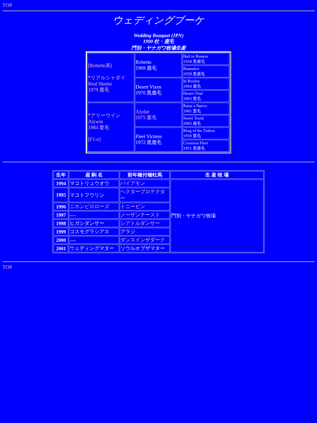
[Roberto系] (100, 65)
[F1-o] (94, 139)
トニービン (132, 206)
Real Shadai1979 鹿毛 (106, 83)
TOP (7, 5)
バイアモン (132, 183)
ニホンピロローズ (89, 206)
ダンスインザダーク (142, 239)
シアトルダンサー (140, 223)
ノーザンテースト (140, 214)
